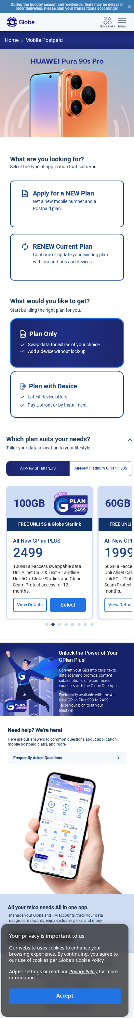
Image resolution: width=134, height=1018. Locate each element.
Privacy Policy (83, 971)
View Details (30, 604)
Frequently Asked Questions (37, 758)
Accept (65, 995)
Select (67, 605)
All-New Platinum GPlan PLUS (100, 468)
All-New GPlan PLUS (38, 468)
